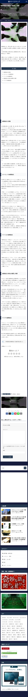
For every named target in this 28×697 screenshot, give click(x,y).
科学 (23, 632)
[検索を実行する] (25, 468)
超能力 (8, 636)
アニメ (9, 617)
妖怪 (13, 626)
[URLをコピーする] (21, 414)
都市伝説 (4, 639)
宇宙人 (4, 628)
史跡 (21, 624)
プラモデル (17, 621)
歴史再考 (22, 630)
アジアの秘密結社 (7, 80)
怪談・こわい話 (6, 559)
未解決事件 (15, 630)
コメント (5, 429)
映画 (9, 630)
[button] (7, 414)
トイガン (4, 621)
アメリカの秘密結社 (8, 76)
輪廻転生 (19, 636)
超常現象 (12, 7)
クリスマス (4, 619)
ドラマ (11, 621)
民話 (3, 632)
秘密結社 (15, 7)
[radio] (9, 353)
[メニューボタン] (26, 1)
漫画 (8, 632)
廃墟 (9, 628)
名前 (4, 450)
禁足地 (18, 632)
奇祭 (8, 626)
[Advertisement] (14, 101)
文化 (3, 630)
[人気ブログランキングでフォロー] (9, 653)
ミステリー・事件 (7, 556)
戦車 (22, 628)
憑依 (17, 628)
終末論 (10, 634)
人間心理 (11, 624)
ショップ (17, 619)
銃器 (10, 639)
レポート (4, 624)
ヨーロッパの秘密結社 (8, 74)
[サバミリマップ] (14, 1)
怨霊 (13, 628)
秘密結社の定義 (7, 72)
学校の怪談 (19, 626)
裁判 (23, 634)
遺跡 (24, 636)
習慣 (14, 634)
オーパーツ (15, 617)
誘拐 (3, 636)
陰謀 (15, 639)
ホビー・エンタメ (7, 565)
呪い (3, 626)
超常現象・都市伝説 (5, 7)
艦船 (19, 634)
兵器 (16, 624)
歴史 (4, 562)
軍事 (13, 636)
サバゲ (11, 619)
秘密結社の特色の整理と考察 (10, 78)
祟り (13, 632)
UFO (4, 617)
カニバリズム (23, 617)
